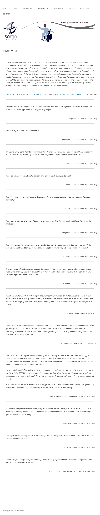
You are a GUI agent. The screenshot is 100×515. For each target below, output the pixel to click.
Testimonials (42, 9)
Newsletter (84, 9)
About (15, 9)
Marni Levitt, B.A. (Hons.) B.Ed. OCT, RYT (22, 94)
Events (71, 9)
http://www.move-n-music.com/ (73, 94)
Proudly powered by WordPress (13, 511)
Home (5, 9)
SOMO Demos (59, 9)
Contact (6, 14)
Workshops (27, 9)
